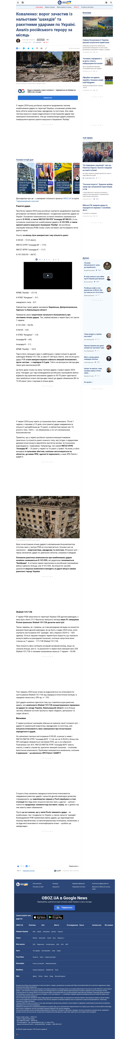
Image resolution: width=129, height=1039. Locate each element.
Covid (56, 970)
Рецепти (35, 957)
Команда (55, 883)
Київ (34, 931)
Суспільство (96, 925)
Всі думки (87, 382)
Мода (51, 976)
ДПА (57, 944)
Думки (86, 258)
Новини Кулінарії (50, 957)
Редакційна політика (29, 870)
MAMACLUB (49, 970)
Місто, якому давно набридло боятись (91, 358)
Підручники (40, 944)
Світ (43, 925)
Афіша (35, 976)
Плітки (40, 976)
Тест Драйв (36, 950)
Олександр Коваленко (28, 39)
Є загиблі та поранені (90, 213)
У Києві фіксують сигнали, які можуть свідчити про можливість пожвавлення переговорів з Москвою (96, 194)
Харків (39, 931)
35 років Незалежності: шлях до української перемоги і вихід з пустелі (92, 265)
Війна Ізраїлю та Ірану (64, 7)
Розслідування (72, 925)
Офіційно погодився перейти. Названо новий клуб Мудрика (93, 79)
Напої (41, 957)
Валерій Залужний (89, 270)
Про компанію (37, 883)
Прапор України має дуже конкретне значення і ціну (94, 347)
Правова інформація (78, 883)
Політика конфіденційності (100, 883)
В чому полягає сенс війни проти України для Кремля (94, 278)
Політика (32, 925)
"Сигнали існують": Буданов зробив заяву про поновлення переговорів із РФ (97, 186)
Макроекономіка (51, 963)
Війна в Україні (50, 7)
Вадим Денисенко (89, 295)
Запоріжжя (46, 931)
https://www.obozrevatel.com (82, 985)
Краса (46, 976)
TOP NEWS (88, 138)
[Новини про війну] (57, 871)
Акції (53, 950)
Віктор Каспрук (88, 282)
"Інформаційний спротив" (27, 201)
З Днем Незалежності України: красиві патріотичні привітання (96, 41)
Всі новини (109, 925)
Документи (56, 887)
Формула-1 (61, 938)
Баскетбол (42, 938)
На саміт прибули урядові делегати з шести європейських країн (97, 174)
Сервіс (59, 950)
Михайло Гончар (89, 376)
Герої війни (39, 7)
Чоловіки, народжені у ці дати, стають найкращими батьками (92, 61)
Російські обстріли (87, 7)
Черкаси (60, 931)
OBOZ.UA (67, 198)
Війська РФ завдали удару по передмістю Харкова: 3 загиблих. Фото (97, 207)
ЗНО (62, 944)
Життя (56, 925)
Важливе (87, 13)
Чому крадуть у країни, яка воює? (93, 335)
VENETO (76, 7)
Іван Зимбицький (89, 339)
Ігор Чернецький (89, 351)
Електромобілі (46, 950)
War (48, 39)
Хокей (49, 938)
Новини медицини (38, 970)
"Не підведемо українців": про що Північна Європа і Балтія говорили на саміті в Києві (97, 167)
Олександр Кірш (88, 362)
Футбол (35, 938)
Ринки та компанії (38, 963)
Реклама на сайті (38, 887)
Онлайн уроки (50, 944)
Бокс (54, 938)
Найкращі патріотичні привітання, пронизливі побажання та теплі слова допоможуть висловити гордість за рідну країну (96, 48)
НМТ (66, 944)
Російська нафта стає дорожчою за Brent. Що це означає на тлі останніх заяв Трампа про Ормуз (94, 290)
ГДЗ (34, 944)
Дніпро (53, 931)
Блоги (82, 925)
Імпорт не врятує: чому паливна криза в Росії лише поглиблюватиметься (93, 371)
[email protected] (39, 1024)
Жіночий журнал (60, 976)
